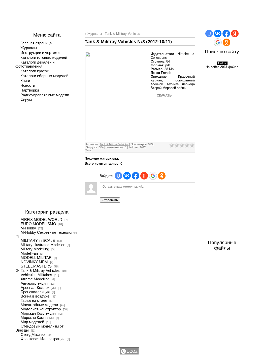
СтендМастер (33, 335)
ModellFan (29, 253)
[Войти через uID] (118, 176)
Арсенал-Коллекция (38, 288)
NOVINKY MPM (34, 262)
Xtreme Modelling (35, 279)
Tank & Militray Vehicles (40, 271)
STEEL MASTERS (36, 266)
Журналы (94, 34)
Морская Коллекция (38, 313)
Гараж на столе (34, 301)
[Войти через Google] (153, 176)
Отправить (110, 200)
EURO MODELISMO (38, 224)
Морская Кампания (37, 318)
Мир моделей (32, 322)
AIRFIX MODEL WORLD (41, 220)
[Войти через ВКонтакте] (127, 176)
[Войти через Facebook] (135, 176)
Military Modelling (35, 249)
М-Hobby (28, 228)
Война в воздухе (35, 296)
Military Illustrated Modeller (42, 245)
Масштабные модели (39, 305)
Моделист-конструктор (41, 309)
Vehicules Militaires (36, 275)
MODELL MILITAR (36, 258)
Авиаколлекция (34, 283)
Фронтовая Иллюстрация (42, 339)
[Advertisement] (129, 11)
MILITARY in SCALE (38, 241)
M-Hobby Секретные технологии (49, 232)
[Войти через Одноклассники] (162, 176)
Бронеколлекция (35, 292)
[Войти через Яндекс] (144, 176)
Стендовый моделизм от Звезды (39, 328)
